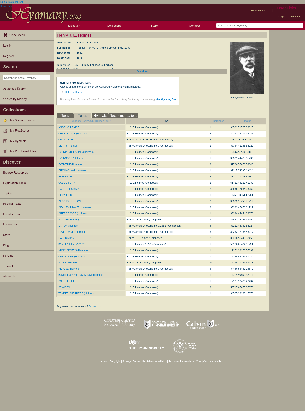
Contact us (95, 306)
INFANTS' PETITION (69, 201)
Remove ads (258, 10)
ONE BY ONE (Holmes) (71, 256)
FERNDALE (65, 176)
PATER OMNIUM (67, 262)
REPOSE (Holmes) (69, 268)
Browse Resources (15, 172)
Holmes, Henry (73, 92)
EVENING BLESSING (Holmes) (76, 152)
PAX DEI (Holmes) (68, 219)
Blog (6, 245)
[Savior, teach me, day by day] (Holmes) (80, 274)
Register (295, 16)
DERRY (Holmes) (68, 145)
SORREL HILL (66, 281)
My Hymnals (18, 141)
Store (154, 25)
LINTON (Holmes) (68, 225)
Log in (281, 16)
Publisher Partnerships (181, 361)
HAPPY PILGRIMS (68, 188)
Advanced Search (14, 88)
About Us (9, 276)
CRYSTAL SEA (66, 139)
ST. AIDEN (64, 287)
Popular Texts (12, 203)
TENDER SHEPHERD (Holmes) (76, 293)
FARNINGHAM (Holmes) (72, 170)
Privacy (126, 361)
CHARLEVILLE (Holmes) (72, 133)
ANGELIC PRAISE (68, 127)
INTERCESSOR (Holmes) (72, 213)
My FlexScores (20, 130)
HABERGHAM (66, 238)
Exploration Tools (14, 183)
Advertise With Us (157, 361)
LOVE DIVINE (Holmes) (71, 231)
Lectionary (10, 224)
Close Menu (17, 35)
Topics (7, 193)
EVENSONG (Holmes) (70, 158)
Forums (8, 255)
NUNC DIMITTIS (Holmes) (73, 250)
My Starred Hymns (22, 120)
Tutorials (8, 266)
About (104, 361)
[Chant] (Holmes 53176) (71, 244)
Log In (7, 45)
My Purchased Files (23, 151)
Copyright (115, 361)
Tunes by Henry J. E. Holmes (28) (89, 120)
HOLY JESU (65, 195)
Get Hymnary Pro (166, 99)
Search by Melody (15, 99)
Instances (218, 120)
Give (198, 361)
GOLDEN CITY (66, 182)
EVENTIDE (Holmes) (70, 164)
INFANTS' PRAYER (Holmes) (74, 207)
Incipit (247, 120)
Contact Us (139, 361)
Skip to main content (11, 2)
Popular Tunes (12, 214)
